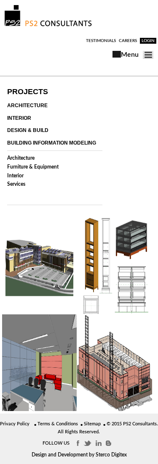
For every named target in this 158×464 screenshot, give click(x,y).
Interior (15, 175)
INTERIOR (19, 118)
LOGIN (148, 41)
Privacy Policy (14, 424)
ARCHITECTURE (27, 105)
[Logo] (48, 26)
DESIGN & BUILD (27, 130)
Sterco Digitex (111, 454)
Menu (130, 54)
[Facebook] (78, 443)
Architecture (21, 158)
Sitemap (92, 424)
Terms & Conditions (57, 424)
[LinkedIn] (99, 443)
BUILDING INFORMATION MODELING (51, 143)
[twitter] (87, 443)
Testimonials (101, 41)
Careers (128, 41)
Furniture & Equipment (33, 166)
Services (16, 184)
